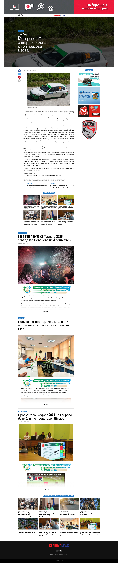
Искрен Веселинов (60, 179)
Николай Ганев (37, 180)
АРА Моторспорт (36, 179)
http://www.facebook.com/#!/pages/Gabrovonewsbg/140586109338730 (42, 175)
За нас (56, 555)
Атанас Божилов (45, 179)
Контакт (66, 555)
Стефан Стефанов (60, 180)
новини (44, 180)
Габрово (53, 179)
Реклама (61, 555)
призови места (50, 180)
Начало (51, 555)
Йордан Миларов (28, 180)
